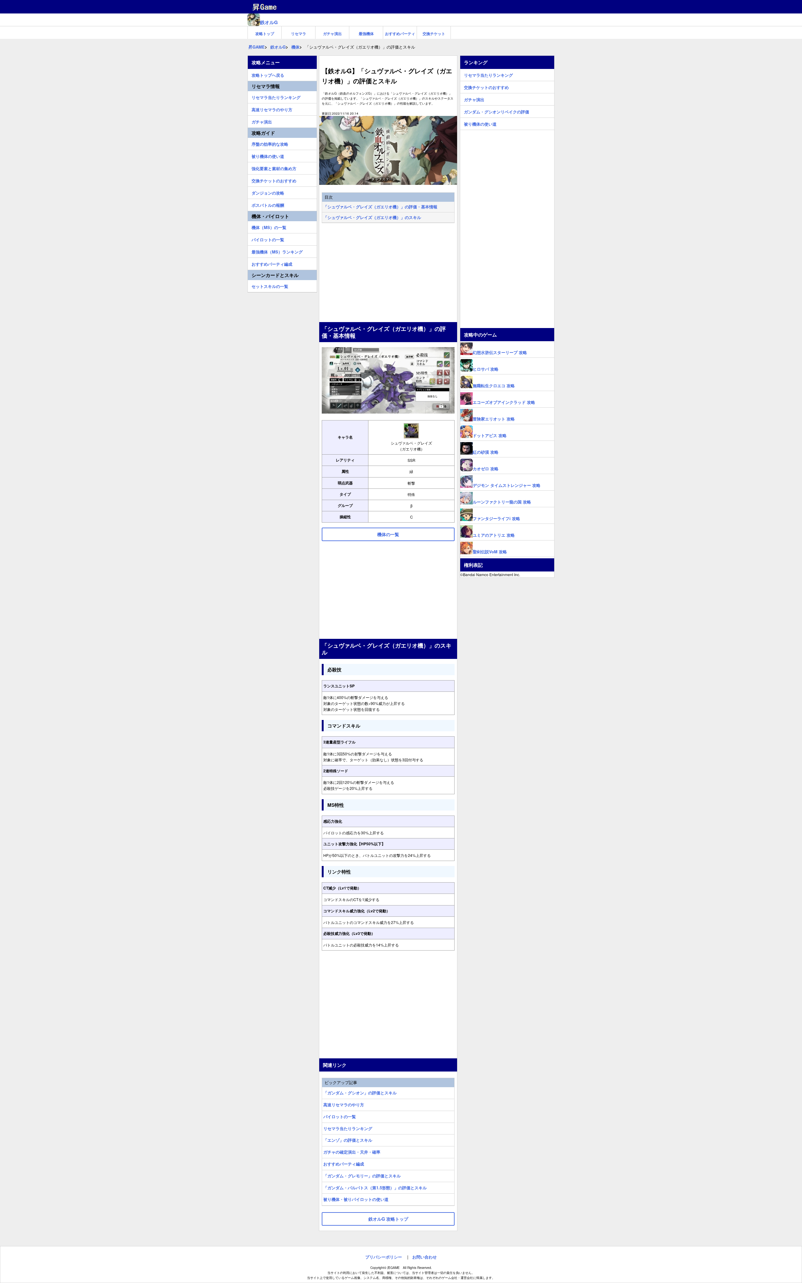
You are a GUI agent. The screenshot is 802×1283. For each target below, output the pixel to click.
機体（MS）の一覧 (269, 226)
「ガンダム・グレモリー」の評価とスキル (362, 1176)
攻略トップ (264, 33)
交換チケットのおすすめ (274, 180)
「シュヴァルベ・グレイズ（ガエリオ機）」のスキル (372, 217)
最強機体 (366, 33)
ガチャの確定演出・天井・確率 (351, 1152)
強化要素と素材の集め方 (274, 167)
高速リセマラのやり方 (343, 1105)
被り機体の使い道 (268, 155)
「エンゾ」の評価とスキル (347, 1140)
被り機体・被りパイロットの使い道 (355, 1199)
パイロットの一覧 (339, 1116)
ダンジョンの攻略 (268, 192)
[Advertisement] (388, 273)
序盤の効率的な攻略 (270, 143)
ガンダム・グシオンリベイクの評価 (496, 111)
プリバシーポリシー (383, 1257)
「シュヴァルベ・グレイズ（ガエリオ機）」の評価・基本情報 (380, 207)
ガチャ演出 (332, 33)
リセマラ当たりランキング (347, 1128)
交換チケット (434, 33)
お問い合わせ (424, 1257)
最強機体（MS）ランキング (277, 251)
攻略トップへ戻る (268, 74)
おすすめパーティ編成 (343, 1164)
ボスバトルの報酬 (268, 204)
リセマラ (298, 33)
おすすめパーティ (400, 33)
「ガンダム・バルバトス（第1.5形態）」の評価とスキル (375, 1188)
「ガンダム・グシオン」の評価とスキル (360, 1093)
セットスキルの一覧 (270, 285)
